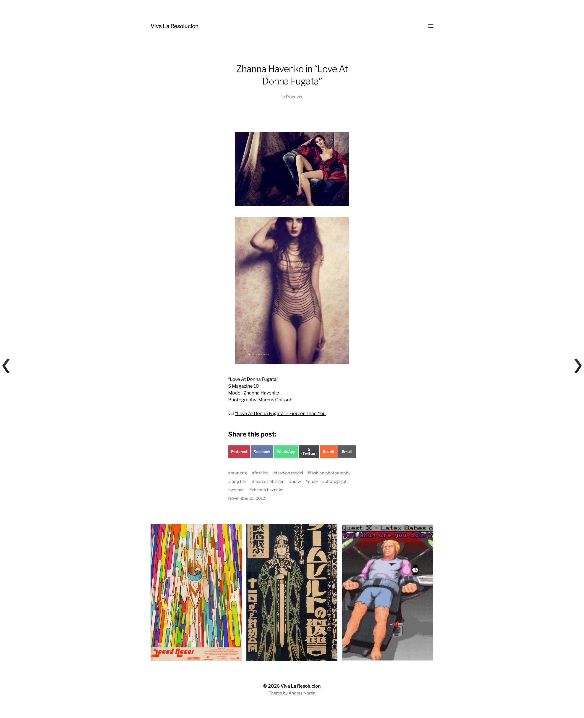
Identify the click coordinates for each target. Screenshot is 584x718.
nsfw (296, 481)
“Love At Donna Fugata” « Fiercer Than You (280, 413)
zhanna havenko (267, 489)
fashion (261, 473)
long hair (239, 481)
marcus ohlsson (269, 481)
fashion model (289, 473)
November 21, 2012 (246, 498)
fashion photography (330, 473)
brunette (239, 473)
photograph (336, 481)
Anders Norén (302, 693)
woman (238, 489)
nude (313, 481)
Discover (294, 96)
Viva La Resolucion (174, 26)
